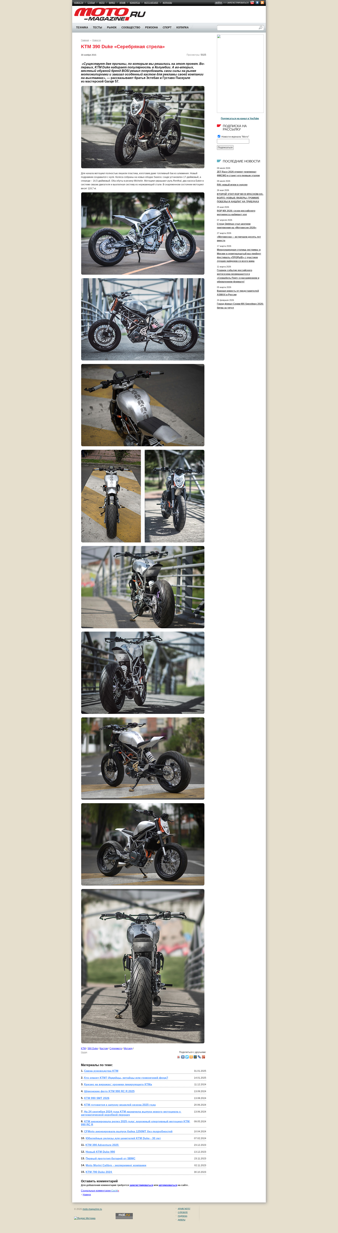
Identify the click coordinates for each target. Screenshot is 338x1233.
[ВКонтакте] (183, 1056)
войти (219, 3)
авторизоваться (168, 1185)
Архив (122, 3)
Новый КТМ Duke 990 (100, 1151)
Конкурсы (135, 3)
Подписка (182, 1216)
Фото (101, 3)
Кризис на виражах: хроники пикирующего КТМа (118, 1084)
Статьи (91, 3)
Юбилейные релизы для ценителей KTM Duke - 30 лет (123, 1138)
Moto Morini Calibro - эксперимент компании (116, 1165)
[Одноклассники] (191, 1056)
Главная (85, 40)
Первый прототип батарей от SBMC (110, 1158)
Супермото (116, 1048)
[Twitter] (187, 1056)
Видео (112, 3)
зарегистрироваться (238, 3)
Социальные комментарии (100, 1190)
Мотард (128, 1048)
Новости (78, 3)
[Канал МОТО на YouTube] (252, 2)
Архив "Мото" (184, 1209)
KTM (83, 1048)
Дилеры (181, 1220)
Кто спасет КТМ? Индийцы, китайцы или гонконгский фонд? (126, 1077)
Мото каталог (151, 3)
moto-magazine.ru (92, 1209)
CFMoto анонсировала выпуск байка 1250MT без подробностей (128, 1131)
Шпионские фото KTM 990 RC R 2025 (109, 1091)
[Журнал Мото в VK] (257, 2)
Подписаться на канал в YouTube (240, 118)
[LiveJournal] (199, 1056)
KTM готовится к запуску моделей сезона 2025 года (120, 1104)
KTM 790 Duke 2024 (99, 1171)
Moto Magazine (82, 9)
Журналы (167, 3)
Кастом (104, 1048)
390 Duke (93, 1048)
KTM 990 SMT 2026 (96, 1098)
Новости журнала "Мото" (235, 136)
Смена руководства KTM (101, 1070)
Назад (84, 1052)
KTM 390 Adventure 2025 (102, 1144)
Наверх (87, 1194)
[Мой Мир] (195, 1056)
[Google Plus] (203, 1056)
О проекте (183, 1212)
